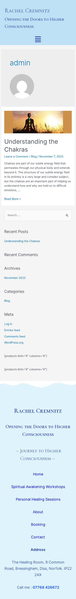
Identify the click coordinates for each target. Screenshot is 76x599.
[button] (38, 39)
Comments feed (14, 336)
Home (38, 474)
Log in (8, 323)
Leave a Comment (16, 156)
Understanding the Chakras (22, 241)
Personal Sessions (38, 499)
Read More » (12, 198)
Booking (38, 524)
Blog (34, 156)
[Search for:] (38, 215)
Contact (38, 537)
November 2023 (15, 277)
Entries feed (12, 330)
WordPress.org (13, 342)
